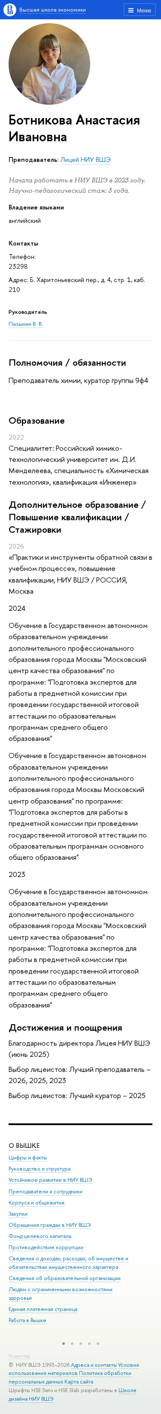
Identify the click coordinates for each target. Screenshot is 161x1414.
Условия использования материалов (74, 1369)
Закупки (18, 1213)
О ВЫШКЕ (24, 1145)
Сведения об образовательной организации (65, 1278)
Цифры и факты (28, 1157)
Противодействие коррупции (46, 1247)
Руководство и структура (39, 1168)
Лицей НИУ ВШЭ (86, 159)
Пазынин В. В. (26, 324)
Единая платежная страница (43, 1309)
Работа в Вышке (27, 1320)
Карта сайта (78, 1381)
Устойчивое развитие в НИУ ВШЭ (50, 1179)
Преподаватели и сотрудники (45, 1191)
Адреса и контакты (94, 1364)
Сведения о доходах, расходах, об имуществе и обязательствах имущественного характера (68, 1263)
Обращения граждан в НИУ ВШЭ (50, 1225)
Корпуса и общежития (36, 1202)
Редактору (19, 1356)
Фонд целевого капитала (40, 1236)
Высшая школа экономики (52, 9)
